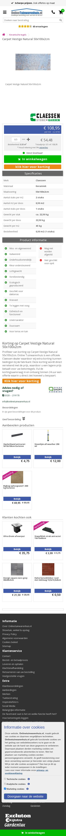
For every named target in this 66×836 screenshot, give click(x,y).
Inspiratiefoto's (10, 701)
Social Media (8, 705)
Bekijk (17, 457)
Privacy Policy (9, 634)
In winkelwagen (34, 159)
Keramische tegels (17, 34)
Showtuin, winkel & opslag (15, 630)
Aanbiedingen (9, 689)
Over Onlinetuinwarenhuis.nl (17, 626)
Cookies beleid (10, 642)
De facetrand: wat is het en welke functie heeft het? (29, 713)
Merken (6, 693)
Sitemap (6, 646)
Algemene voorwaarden (15, 638)
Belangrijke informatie (13, 709)
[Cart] (61, 12)
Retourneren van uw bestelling (18, 671)
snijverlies (43, 147)
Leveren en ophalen (12, 664)
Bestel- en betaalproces (15, 660)
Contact (6, 656)
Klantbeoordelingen (12, 685)
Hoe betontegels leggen (15, 717)
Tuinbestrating (10, 697)
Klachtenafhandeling (12, 668)
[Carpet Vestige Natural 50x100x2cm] (33, 62)
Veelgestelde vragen (13, 675)
